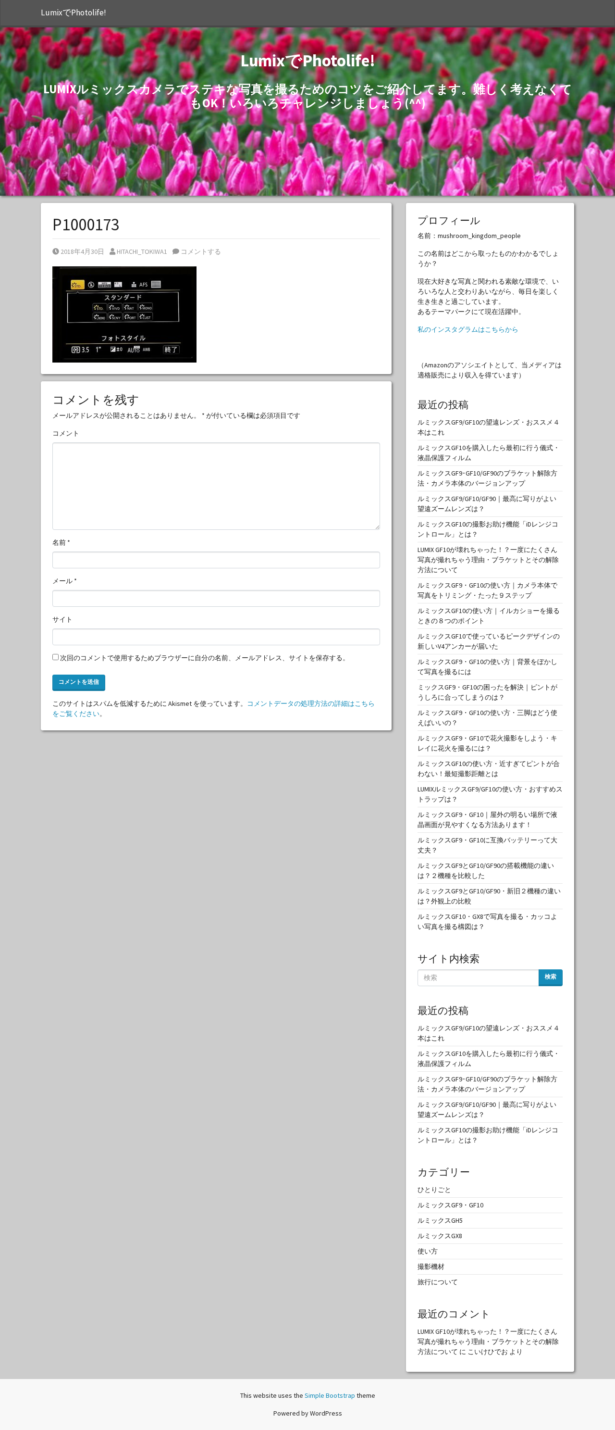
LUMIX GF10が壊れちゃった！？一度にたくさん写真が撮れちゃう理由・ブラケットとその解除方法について (488, 559)
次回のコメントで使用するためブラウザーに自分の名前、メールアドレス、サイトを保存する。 (204, 657)
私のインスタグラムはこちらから (468, 329)
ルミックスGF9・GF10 (450, 1205)
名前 (61, 542)
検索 (550, 976)
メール (64, 581)
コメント (65, 433)
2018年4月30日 (82, 251)
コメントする (200, 251)
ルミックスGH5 (440, 1220)
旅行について (438, 1282)
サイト (62, 619)
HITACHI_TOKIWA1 (141, 251)
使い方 (428, 1251)
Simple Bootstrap (330, 1395)
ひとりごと (434, 1189)
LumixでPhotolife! (73, 12)
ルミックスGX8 (440, 1235)
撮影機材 (431, 1266)
